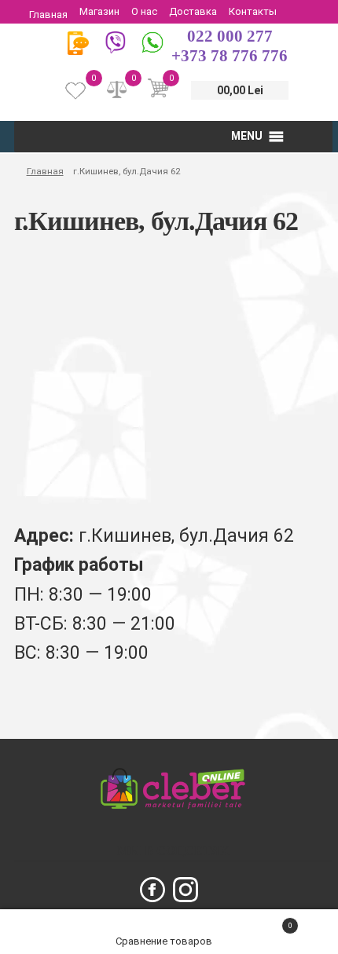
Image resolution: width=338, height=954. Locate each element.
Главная (48, 14)
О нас (144, 11)
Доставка (193, 11)
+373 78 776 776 (229, 55)
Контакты (253, 11)
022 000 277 (230, 36)
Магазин (99, 11)
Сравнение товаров (165, 941)
